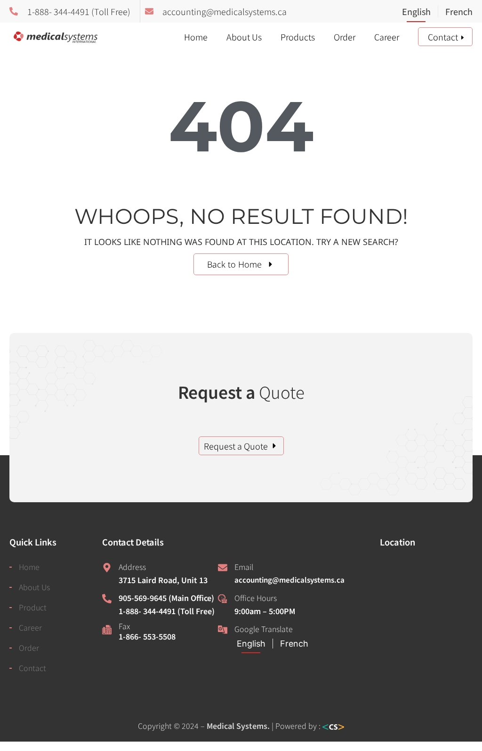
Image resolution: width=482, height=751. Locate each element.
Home (196, 37)
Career (386, 37)
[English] (420, 12)
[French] (455, 12)
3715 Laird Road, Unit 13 (163, 579)
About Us (244, 37)
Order (344, 37)
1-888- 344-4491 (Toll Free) (167, 611)
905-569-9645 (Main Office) (166, 597)
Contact (443, 37)
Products (298, 37)
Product (33, 607)
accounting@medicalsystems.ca (289, 580)
